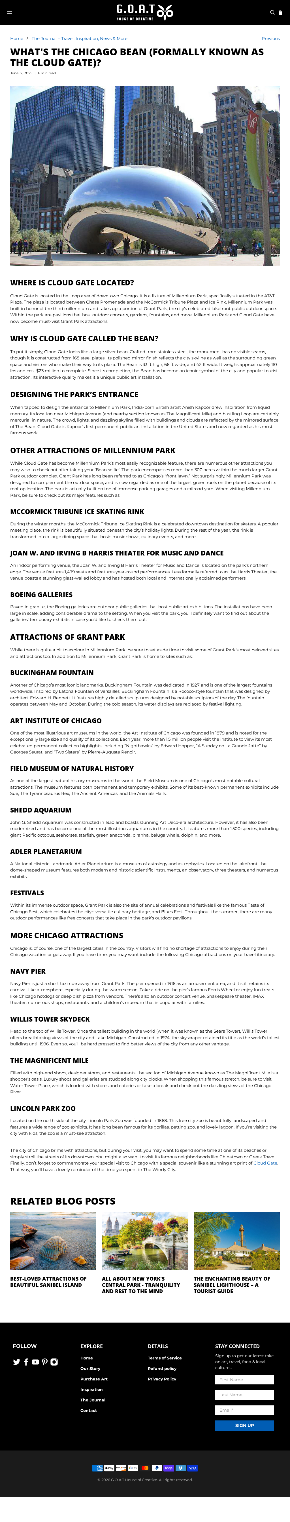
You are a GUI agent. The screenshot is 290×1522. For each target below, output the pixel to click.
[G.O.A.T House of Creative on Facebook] (26, 1364)
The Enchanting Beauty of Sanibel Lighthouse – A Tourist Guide (232, 1284)
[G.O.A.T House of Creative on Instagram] (54, 1364)
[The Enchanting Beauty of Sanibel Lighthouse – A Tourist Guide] (237, 1242)
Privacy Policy (162, 1379)
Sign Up (244, 1425)
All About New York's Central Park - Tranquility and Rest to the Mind (141, 1284)
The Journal (92, 1400)
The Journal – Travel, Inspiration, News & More (79, 38)
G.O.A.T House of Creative (134, 1480)
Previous (271, 38)
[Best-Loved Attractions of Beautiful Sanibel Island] (53, 1242)
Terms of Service (165, 1358)
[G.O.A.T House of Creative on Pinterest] (45, 1364)
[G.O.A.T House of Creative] (145, 12)
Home (16, 38)
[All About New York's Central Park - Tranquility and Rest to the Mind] (145, 1242)
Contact (88, 1410)
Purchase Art (94, 1379)
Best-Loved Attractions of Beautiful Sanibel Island (48, 1281)
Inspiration (91, 1389)
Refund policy (162, 1368)
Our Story (90, 1368)
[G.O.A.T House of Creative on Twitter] (17, 1364)
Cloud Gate (265, 1163)
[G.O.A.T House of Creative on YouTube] (35, 1364)
